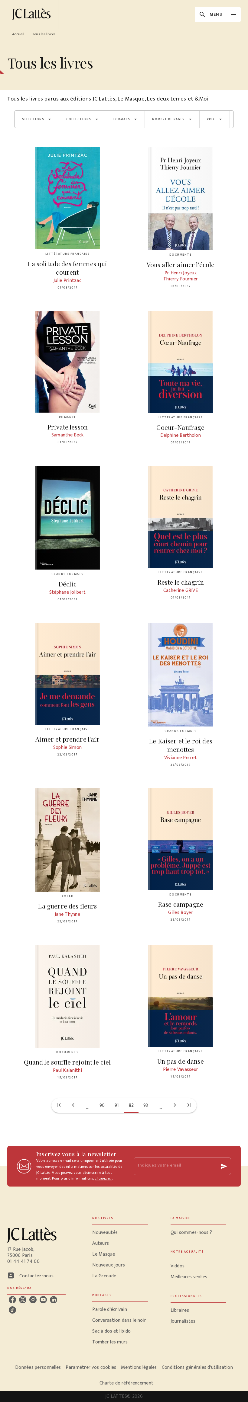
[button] (37, 119)
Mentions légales (139, 1367)
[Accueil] (32, 14)
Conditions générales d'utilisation (197, 1367)
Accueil (18, 34)
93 (145, 1105)
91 (117, 1105)
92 (131, 1105)
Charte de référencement (126, 1383)
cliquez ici (103, 1179)
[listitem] (12, 1300)
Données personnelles (38, 1367)
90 (102, 1105)
